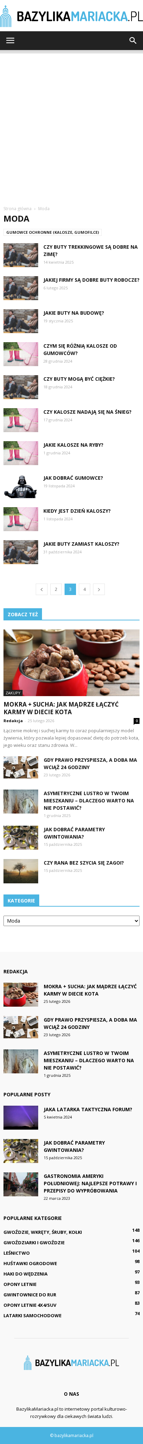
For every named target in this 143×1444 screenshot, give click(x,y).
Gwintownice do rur (29, 1295)
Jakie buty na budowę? (73, 313)
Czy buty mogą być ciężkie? (79, 379)
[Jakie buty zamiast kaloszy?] (20, 552)
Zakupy (13, 692)
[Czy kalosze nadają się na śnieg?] (20, 420)
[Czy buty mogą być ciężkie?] (20, 387)
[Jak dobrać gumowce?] (20, 486)
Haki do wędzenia (25, 1274)
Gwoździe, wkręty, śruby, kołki (42, 1232)
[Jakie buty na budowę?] (20, 321)
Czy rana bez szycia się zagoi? (84, 862)
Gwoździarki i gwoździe (34, 1242)
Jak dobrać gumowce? (73, 478)
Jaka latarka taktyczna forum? (88, 1109)
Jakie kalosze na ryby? (73, 445)
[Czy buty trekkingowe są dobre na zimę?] (20, 255)
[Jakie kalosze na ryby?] (20, 453)
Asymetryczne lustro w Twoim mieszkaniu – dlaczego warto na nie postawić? (89, 800)
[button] (133, 40)
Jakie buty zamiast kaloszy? (81, 544)
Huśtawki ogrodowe (30, 1263)
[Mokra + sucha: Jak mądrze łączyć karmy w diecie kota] (71, 662)
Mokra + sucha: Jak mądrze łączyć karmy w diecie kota (61, 708)
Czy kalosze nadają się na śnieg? (87, 412)
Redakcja (13, 720)
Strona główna (17, 209)
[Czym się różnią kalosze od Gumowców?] (20, 354)
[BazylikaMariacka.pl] (71, 16)
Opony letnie (19, 1284)
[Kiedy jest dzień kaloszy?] (20, 519)
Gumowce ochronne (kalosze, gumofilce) (52, 232)
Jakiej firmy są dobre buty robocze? (91, 280)
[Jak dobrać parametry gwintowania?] (20, 838)
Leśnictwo (16, 1253)
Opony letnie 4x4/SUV (29, 1305)
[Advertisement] (71, 125)
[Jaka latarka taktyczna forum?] (20, 1118)
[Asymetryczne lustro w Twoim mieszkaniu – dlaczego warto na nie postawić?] (20, 802)
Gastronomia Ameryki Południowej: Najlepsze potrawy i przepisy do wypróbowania (90, 1183)
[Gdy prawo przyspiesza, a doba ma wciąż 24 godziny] (20, 767)
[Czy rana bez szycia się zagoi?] (20, 871)
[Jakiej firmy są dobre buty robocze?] (20, 288)
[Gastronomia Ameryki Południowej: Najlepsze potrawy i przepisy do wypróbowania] (20, 1184)
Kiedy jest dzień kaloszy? (77, 511)
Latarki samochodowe (32, 1315)
